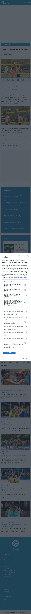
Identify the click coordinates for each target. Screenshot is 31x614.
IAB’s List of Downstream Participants (17, 277)
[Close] (28, 256)
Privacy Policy (24, 358)
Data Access (15, 358)
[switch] (25, 285)
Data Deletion (7, 358)
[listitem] (15, 282)
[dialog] (15, 307)
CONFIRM (9, 352)
